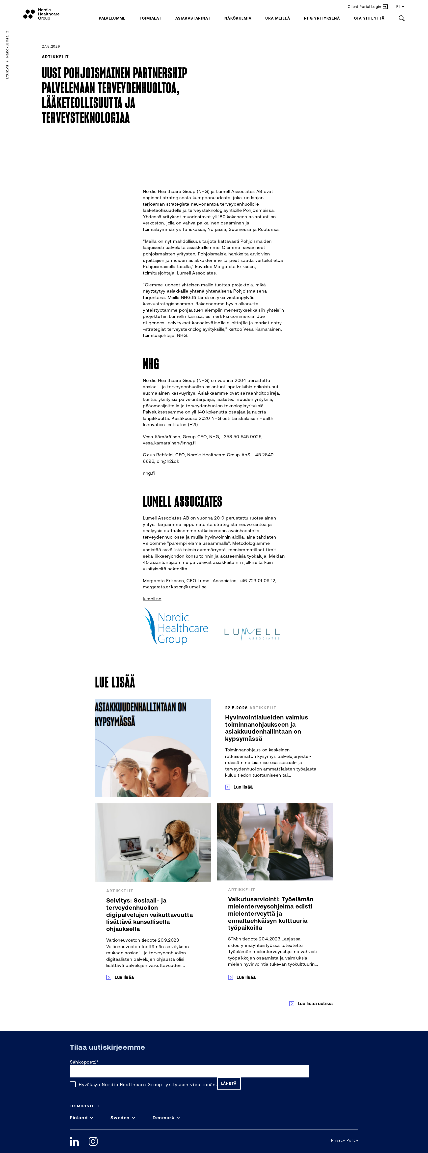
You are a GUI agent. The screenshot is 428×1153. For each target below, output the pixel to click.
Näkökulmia (238, 18)
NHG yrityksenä (322, 18)
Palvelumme (112, 18)
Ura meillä (277, 18)
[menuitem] (112, 18)
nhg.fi (149, 472)
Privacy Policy (344, 1140)
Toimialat (150, 18)
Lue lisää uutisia (315, 1003)
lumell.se (152, 598)
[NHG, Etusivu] (41, 14)
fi (398, 6)
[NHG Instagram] (93, 1141)
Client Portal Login (364, 6)
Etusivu (7, 72)
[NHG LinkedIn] (74, 1141)
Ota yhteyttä (369, 18)
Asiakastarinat (193, 18)
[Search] (402, 18)
